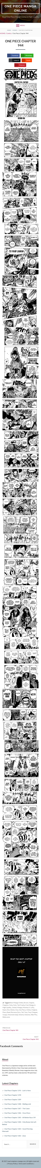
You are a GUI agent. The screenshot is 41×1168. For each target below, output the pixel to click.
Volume (21, 1015)
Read (8, 1012)
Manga (19, 1007)
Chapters (5, 1005)
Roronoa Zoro (15, 1012)
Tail (22, 1012)
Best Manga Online (16, 1003)
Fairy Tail (16, 1005)
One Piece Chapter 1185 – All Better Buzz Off (20, 1117)
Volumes (27, 1015)
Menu (22, 25)
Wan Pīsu (34, 1015)
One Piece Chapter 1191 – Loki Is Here (17, 1090)
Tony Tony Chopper (30, 1012)
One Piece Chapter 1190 (12, 1095)
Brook (26, 1003)
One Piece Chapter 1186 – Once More (17, 1113)
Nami (4, 1010)
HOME (2, 33)
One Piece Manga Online (20, 8)
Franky (22, 1005)
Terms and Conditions (26, 1164)
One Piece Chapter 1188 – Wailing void (17, 1104)
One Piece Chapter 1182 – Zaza (15, 1136)
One (16, 1010)
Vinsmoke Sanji (13, 1015)
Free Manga (29, 1005)
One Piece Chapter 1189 (12, 1099)
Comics (8, 33)
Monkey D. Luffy (28, 1007)
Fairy (11, 1005)
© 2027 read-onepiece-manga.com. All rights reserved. (20, 1161)
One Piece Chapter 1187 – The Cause (17, 1108)
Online (28, 1010)
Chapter (31, 1003)
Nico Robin (11, 1010)
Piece (4, 1012)
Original (34, 1010)
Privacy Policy (12, 1164)
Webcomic (6, 1017)
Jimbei (14, 1007)
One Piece (22, 1010)
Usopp (4, 1015)
